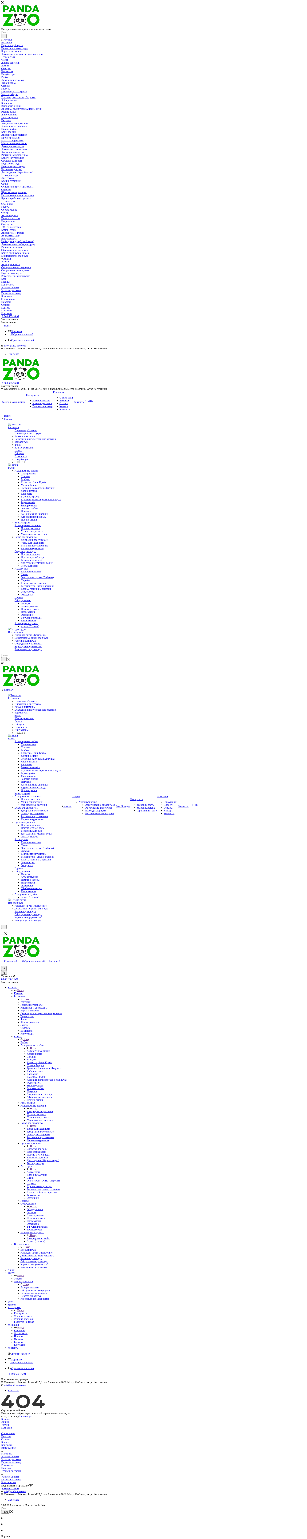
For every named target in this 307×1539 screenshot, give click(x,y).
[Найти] (4, 36)
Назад (20, 990)
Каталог (18, 993)
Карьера (5, 1442)
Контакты (6, 1445)
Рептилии (25, 1002)
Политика (6, 1468)
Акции (5, 1422)
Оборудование (35, 1209)
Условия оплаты (10, 1456)
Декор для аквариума (38, 1128)
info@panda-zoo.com (15, 345)
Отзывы (5, 1439)
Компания (19, 1330)
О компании (8, 1433)
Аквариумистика (29, 1287)
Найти (5, 1512)
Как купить (20, 1313)
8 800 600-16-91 (10, 316)
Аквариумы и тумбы (38, 1238)
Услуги (18, 1278)
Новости (6, 1436)
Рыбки (24, 1042)
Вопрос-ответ (8, 1482)
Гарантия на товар (11, 1462)
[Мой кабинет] (2, 930)
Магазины (6, 1453)
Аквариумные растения (40, 1111)
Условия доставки (11, 1459)
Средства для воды (37, 1149)
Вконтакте (13, 354)
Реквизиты (7, 1465)
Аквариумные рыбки (38, 1051)
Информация (8, 1447)
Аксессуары (33, 1172)
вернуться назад (10, 1416)
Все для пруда (28, 1249)
